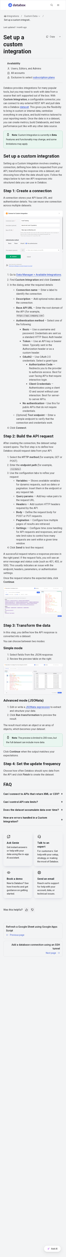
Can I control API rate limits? (20, 801)
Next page (51, 953)
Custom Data (30, 16)
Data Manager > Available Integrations (38, 274)
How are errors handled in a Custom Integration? (25, 819)
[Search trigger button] (51, 5)
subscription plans (44, 77)
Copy (52, 36)
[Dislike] (32, 909)
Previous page (17, 935)
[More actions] (60, 36)
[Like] (26, 909)
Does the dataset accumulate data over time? (31, 809)
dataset (24, 107)
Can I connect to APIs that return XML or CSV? (31, 793)
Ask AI (54, 1248)
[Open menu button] (58, 5)
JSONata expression (38, 707)
